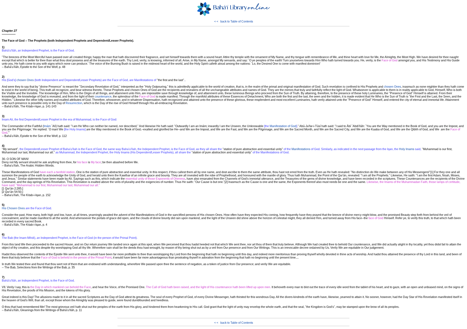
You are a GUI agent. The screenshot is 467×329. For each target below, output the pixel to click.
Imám (47, 126)
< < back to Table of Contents (233, 21)
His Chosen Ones (13, 208)
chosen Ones (25, 80)
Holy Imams (406, 149)
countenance (103, 96)
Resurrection (74, 103)
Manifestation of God (283, 126)
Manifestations (301, 149)
